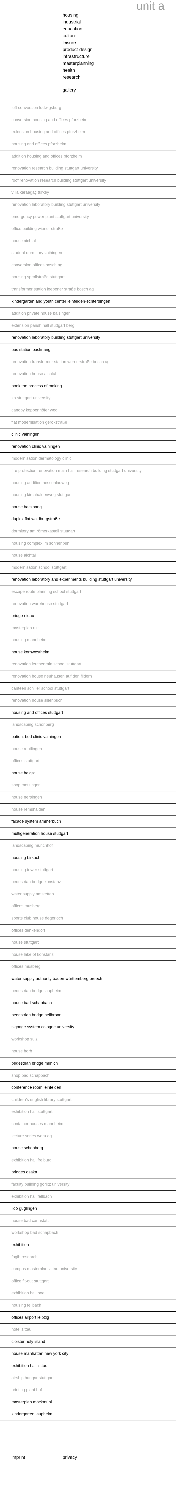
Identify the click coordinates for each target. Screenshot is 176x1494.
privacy (70, 1457)
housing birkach (25, 857)
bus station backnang (30, 349)
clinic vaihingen (25, 434)
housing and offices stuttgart (37, 712)
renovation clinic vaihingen (35, 446)
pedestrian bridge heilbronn (36, 1015)
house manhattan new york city (39, 1353)
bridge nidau (22, 615)
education (72, 28)
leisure (69, 42)
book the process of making (36, 386)
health (69, 70)
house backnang (26, 507)
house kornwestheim (30, 652)
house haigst (23, 773)
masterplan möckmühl (31, 1402)
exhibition (20, 1244)
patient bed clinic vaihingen (36, 736)
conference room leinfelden (36, 1087)
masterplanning (78, 63)
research (71, 77)
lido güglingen (24, 1208)
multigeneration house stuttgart (39, 833)
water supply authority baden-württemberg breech (56, 978)
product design (78, 49)
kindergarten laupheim (31, 1414)
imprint (18, 1457)
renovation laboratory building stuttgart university (55, 337)
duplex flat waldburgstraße (35, 519)
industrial (72, 21)
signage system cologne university (42, 1027)
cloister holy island (28, 1341)
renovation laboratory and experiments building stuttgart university (71, 579)
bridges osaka (24, 1172)
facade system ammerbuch (36, 821)
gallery (69, 89)
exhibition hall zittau (29, 1365)
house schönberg (27, 1148)
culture (69, 35)
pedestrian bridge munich (34, 1063)
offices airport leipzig (30, 1317)
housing (70, 14)
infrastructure (76, 56)
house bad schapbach (31, 1002)
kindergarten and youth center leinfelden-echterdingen (60, 301)
